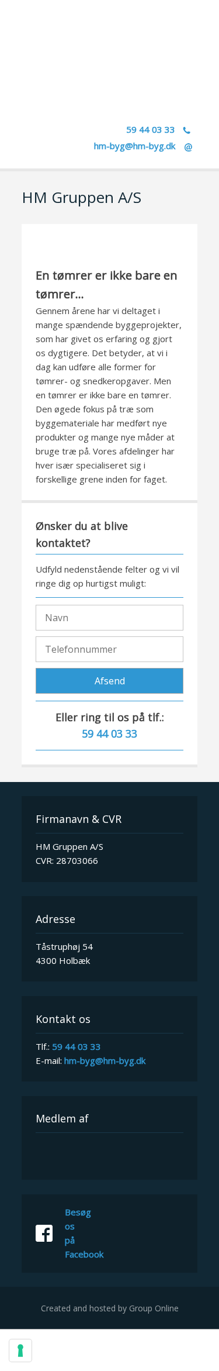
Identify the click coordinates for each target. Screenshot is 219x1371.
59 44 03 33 (76, 1046)
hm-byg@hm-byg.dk (134, 145)
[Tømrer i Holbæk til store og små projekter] (109, 75)
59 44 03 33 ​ (152, 129)
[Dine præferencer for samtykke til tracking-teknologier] (20, 1350)
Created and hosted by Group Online (110, 1308)
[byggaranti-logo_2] (109, 1155)
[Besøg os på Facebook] (50, 1233)
